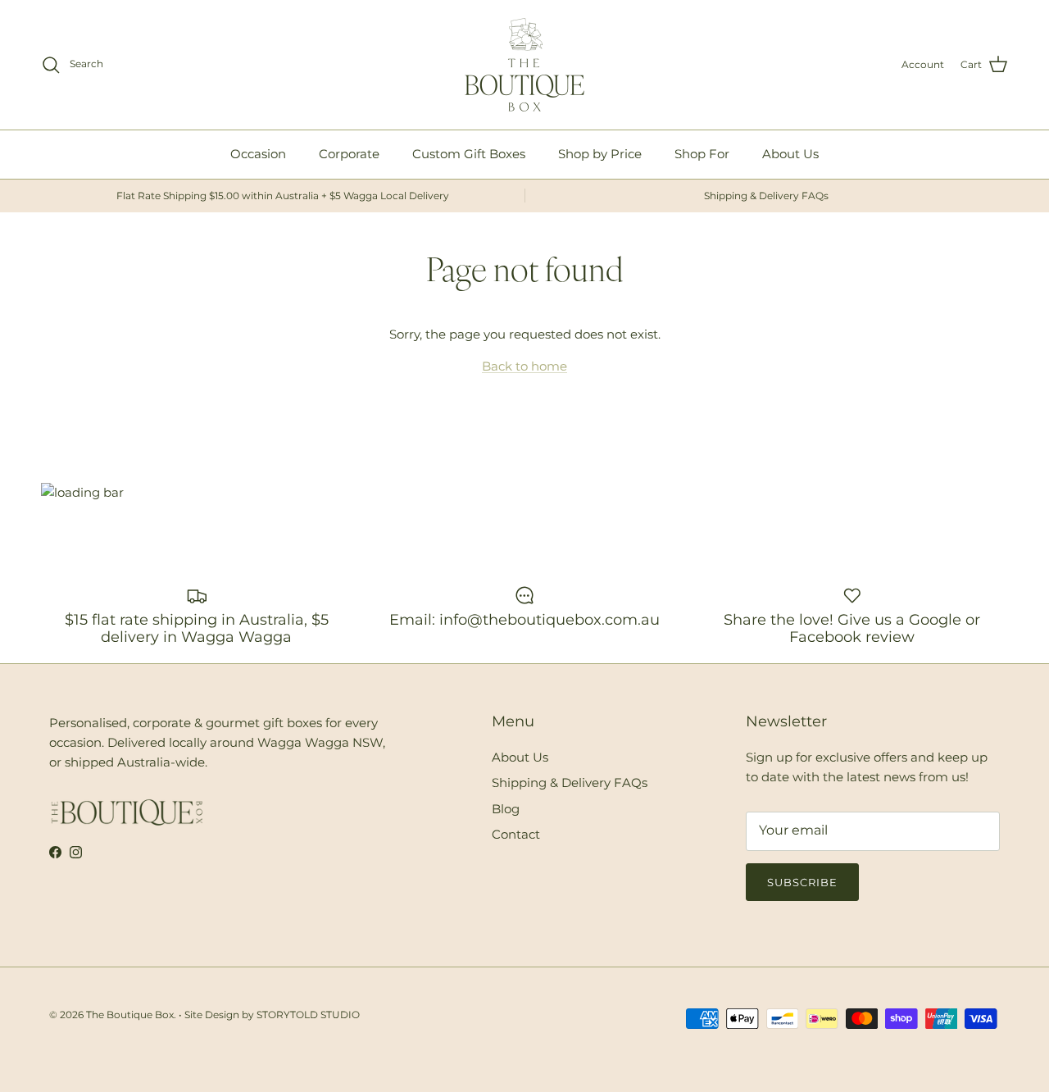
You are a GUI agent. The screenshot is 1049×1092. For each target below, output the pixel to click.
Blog (506, 809)
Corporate (349, 154)
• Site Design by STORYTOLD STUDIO (269, 1014)
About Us (790, 154)
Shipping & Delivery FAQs (569, 782)
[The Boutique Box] (524, 64)
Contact (516, 834)
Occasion (258, 154)
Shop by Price (600, 154)
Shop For (701, 154)
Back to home (524, 366)
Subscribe (802, 882)
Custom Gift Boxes (468, 154)
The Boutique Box (130, 1014)
